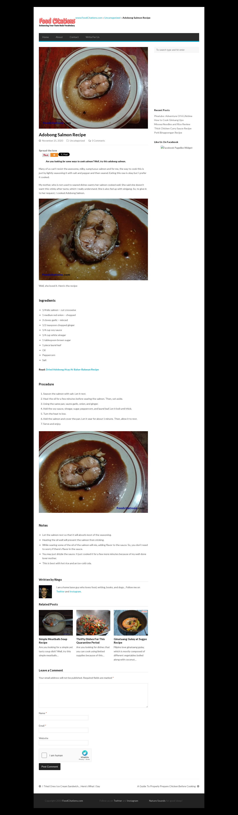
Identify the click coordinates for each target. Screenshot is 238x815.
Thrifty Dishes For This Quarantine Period (90, 640)
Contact (74, 37)
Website (43, 738)
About (59, 37)
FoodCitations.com (72, 800)
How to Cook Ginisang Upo (169, 120)
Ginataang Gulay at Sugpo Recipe (130, 640)
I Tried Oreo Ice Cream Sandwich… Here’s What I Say (71, 786)
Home (45, 37)
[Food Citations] (57, 22)
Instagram (75, 591)
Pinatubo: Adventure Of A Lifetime (173, 116)
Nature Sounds (157, 800)
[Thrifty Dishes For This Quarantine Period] (93, 622)
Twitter (60, 591)
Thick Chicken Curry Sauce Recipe (172, 128)
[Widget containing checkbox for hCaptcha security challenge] (65, 755)
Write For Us (92, 37)
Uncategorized (112, 17)
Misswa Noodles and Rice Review (172, 124)
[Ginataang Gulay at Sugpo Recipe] (131, 622)
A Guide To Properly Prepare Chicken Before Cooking (166, 786)
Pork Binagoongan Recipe (168, 132)
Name (43, 713)
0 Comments (98, 140)
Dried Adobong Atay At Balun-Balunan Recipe (72, 369)
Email (42, 725)
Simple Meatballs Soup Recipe (53, 640)
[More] (54, 155)
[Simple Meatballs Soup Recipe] (56, 622)
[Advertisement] (176, 80)
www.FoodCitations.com (88, 17)
